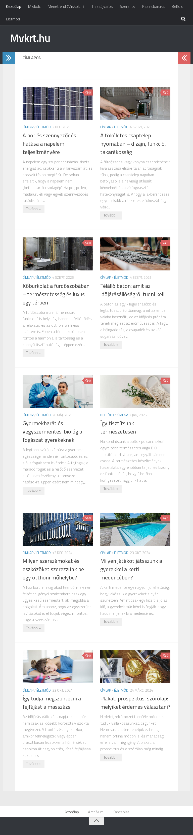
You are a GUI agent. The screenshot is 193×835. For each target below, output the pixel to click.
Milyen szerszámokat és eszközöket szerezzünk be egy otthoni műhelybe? (53, 569)
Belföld (177, 6)
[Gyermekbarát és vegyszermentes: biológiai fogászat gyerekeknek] (58, 391)
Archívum (96, 812)
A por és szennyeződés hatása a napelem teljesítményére (49, 143)
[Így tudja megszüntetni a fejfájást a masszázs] (58, 666)
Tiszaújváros (102, 6)
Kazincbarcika (153, 6)
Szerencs (127, 6)
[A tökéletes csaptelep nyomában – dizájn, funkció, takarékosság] (135, 103)
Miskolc (34, 6)
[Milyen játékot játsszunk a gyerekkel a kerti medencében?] (135, 529)
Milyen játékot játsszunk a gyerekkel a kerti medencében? (131, 569)
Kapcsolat (121, 812)
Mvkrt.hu (30, 37)
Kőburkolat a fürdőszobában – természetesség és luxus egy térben (56, 294)
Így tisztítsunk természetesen (118, 427)
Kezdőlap (13, 6)
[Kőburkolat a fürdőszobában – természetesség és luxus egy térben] (58, 253)
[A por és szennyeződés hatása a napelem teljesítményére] (58, 103)
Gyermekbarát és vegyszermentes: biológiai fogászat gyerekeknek (53, 431)
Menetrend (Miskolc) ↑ (66, 6)
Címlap (28, 127)
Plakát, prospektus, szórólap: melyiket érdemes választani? (135, 702)
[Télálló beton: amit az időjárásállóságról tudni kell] (135, 253)
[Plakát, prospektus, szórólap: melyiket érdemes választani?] (135, 666)
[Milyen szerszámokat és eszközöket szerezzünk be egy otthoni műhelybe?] (58, 529)
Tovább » (33, 209)
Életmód (13, 19)
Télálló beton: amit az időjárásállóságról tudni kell (132, 290)
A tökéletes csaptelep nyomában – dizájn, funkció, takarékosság (133, 143)
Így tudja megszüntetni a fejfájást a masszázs (52, 702)
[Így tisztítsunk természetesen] (135, 391)
